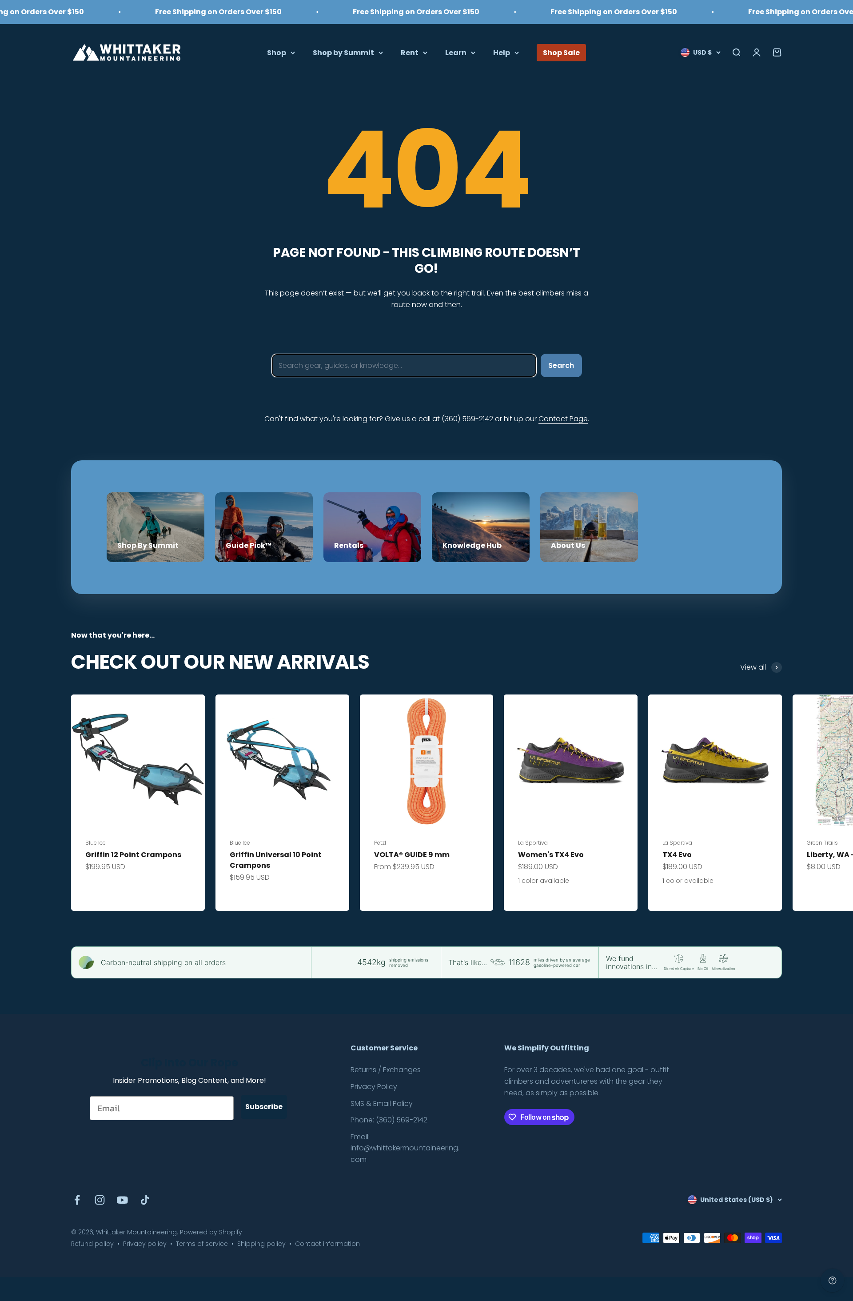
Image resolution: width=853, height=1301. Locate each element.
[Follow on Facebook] (77, 1200)
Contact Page (563, 419)
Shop (276, 52)
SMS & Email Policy (382, 1103)
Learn (455, 52)
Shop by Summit (343, 52)
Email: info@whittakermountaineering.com (405, 1148)
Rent (410, 52)
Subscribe (264, 1106)
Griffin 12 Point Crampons (133, 855)
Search (561, 365)
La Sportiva (533, 842)
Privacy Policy (374, 1087)
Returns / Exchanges (386, 1070)
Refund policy (92, 1243)
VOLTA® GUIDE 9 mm (412, 855)
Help (501, 52)
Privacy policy (145, 1243)
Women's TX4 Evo (551, 855)
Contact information (327, 1243)
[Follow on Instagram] (100, 1200)
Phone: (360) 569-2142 (389, 1120)
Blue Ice (95, 842)
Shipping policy (261, 1243)
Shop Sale (561, 52)
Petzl (380, 842)
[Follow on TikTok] (145, 1200)
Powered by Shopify (211, 1232)
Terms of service (202, 1243)
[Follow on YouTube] (122, 1200)
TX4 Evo (677, 855)
